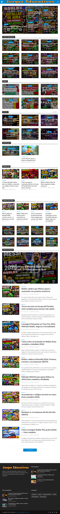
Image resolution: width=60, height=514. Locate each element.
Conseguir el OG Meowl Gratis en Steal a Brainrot (49, 103)
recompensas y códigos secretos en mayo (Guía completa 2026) (52, 231)
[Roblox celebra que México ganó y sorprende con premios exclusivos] (23, 206)
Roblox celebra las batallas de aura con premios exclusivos (15, 28)
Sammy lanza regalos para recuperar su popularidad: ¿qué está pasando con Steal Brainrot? (10, 72)
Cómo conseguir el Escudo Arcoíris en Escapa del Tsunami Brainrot (51, 243)
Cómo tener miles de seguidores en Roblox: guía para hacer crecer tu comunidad (34, 27)
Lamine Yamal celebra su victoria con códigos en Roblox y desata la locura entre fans (30, 59)
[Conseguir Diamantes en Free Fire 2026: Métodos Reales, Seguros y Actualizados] (52, 206)
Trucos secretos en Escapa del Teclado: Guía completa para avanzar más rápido (36, 216)
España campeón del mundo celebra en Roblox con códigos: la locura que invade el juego (30, 45)
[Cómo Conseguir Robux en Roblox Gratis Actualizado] (33, 476)
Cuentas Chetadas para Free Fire (49, 133)
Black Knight (18, 512)
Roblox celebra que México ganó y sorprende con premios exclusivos (22, 216)
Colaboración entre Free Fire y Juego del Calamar (10, 133)
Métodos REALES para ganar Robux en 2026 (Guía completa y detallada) (37, 231)
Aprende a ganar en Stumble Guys (10, 150)
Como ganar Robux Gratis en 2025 (11, 103)
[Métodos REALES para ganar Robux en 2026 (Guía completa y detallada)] (10, 379)
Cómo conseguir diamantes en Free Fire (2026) (37, 243)
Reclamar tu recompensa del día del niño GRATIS (8, 243)
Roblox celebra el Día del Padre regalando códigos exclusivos (48, 184)
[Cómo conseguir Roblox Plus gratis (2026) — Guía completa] (10, 432)
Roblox (30, 10)
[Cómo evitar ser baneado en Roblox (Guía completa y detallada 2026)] (10, 344)
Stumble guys (11, 148)
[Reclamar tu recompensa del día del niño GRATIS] (10, 415)
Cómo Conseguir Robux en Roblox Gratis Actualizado (10, 89)
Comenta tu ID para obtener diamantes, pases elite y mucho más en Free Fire (11, 120)
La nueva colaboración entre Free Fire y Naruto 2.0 (49, 120)
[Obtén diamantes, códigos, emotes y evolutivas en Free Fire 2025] (4, 505)
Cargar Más (30, 450)
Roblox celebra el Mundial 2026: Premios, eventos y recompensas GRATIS (23, 231)
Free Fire (6, 24)
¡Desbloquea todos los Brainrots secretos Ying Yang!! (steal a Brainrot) (49, 89)
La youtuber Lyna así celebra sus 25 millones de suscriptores (49, 58)
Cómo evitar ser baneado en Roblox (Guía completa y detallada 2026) (8, 231)
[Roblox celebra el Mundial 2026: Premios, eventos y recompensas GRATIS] (10, 362)
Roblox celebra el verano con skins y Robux (11, 45)
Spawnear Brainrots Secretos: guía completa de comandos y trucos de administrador (30, 89)
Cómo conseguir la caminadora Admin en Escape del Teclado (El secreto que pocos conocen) (29, 185)
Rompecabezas (35, 496)
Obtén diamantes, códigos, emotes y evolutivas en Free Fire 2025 (30, 134)
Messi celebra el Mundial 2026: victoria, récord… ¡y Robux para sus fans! (8, 216)
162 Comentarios (13, 506)
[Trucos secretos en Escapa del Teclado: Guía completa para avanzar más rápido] (37, 206)
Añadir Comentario (9, 31)
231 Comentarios (13, 501)
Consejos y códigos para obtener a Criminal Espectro (18, 499)
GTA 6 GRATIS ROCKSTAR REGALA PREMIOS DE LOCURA (49, 72)
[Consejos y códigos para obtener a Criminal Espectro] (4, 499)
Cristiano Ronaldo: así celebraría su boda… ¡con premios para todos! (50, 13)
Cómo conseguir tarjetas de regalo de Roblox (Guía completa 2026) (50, 27)
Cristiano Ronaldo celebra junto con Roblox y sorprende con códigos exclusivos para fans (10, 185)
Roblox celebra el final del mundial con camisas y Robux (10, 58)
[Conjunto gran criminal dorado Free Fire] (33, 481)
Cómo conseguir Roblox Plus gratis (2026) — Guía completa (23, 243)
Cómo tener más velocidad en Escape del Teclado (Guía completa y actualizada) (30, 72)
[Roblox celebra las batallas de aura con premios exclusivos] (14, 20)
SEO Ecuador (26, 512)
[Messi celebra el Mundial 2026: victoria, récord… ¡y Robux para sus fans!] (8, 206)
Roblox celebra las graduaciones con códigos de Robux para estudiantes (49, 45)
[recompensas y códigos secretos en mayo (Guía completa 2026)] (10, 397)
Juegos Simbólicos (47, 494)
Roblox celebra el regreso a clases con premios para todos (35, 13)
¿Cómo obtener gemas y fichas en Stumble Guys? (28, 159)
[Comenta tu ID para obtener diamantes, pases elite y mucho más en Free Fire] (33, 471)
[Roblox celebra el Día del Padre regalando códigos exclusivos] (49, 174)
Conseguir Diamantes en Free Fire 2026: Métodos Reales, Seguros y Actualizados (51, 217)
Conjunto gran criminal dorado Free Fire (30, 120)
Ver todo (55, 111)
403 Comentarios (13, 496)
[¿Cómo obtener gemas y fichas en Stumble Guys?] (29, 150)
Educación (34, 494)
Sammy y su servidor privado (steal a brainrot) (30, 103)
